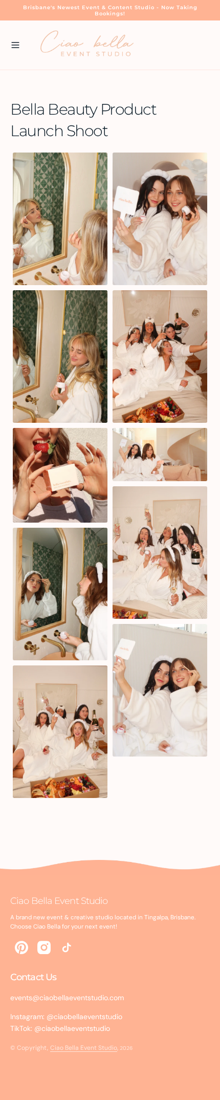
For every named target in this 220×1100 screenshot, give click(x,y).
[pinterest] (21, 947)
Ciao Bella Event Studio (83, 1048)
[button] (15, 45)
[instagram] (44, 947)
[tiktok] (66, 947)
